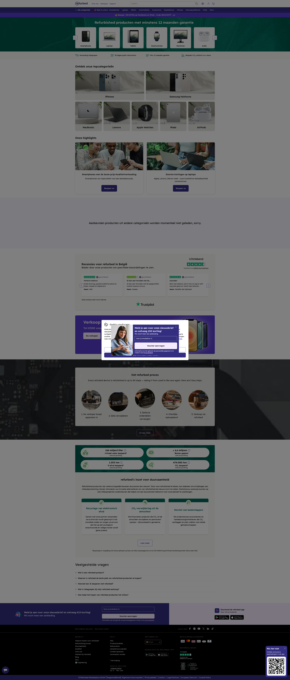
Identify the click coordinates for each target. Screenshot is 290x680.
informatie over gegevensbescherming (127, 339)
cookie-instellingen (157, 336)
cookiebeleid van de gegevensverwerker (166, 339)
